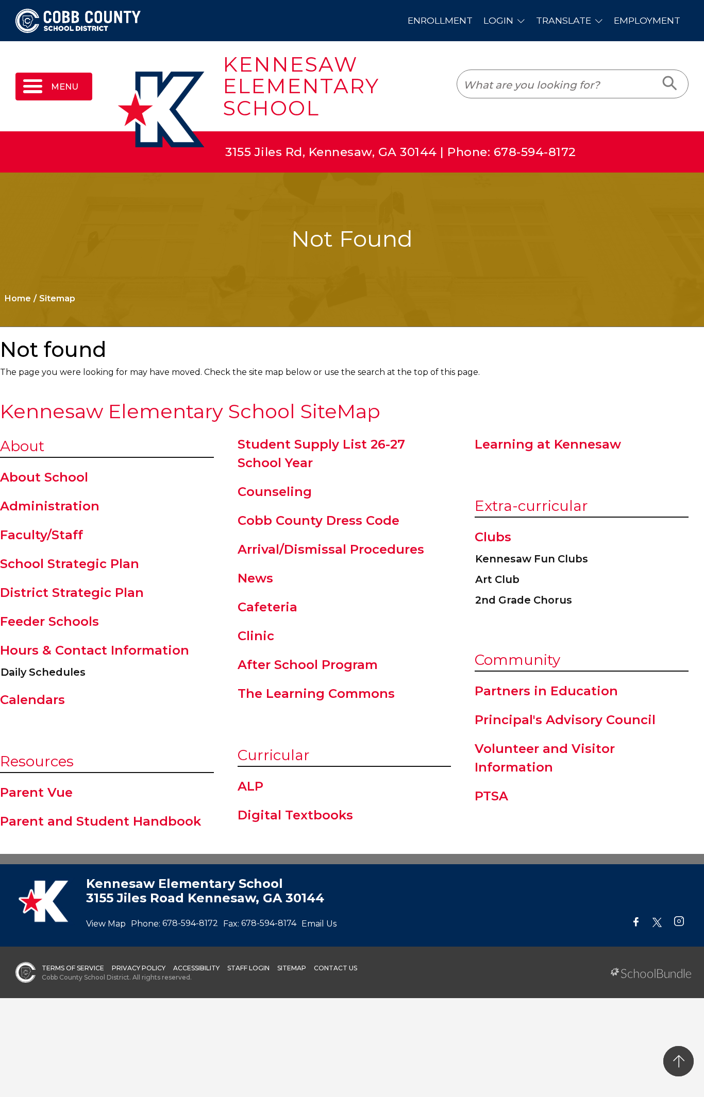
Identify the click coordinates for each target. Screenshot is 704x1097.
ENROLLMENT (440, 20)
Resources (37, 761)
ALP (250, 786)
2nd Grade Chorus (523, 600)
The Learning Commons (316, 693)
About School (44, 477)
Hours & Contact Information (94, 650)
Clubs (493, 536)
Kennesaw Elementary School (301, 86)
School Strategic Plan (69, 563)
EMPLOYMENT (647, 20)
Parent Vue (36, 792)
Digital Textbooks (295, 815)
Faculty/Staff (41, 534)
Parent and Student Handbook (100, 821)
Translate (563, 20)
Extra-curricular (531, 506)
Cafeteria (267, 606)
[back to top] (678, 1061)
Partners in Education (546, 690)
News (255, 578)
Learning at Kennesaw (548, 444)
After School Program (308, 664)
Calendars (32, 699)
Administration (49, 506)
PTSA (491, 796)
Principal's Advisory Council (565, 719)
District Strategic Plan (72, 592)
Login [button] (498, 20)
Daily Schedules (43, 672)
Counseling (275, 491)
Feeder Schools (49, 621)
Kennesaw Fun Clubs (531, 559)
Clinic (256, 635)
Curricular (274, 755)
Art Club (497, 579)
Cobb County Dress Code (318, 520)
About (22, 446)
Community (517, 660)
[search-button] (670, 84)
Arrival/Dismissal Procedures (331, 549)
